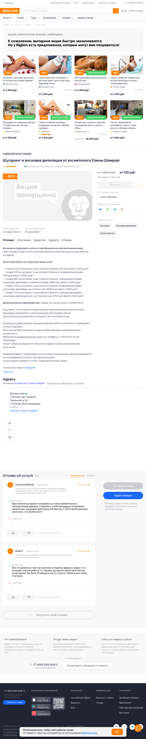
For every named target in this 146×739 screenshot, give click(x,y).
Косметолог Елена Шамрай (29, 383)
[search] (116, 10)
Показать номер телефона (24, 410)
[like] (13, 533)
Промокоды (49, 17)
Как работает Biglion (81, 698)
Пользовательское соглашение (15, 732)
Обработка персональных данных (16, 729)
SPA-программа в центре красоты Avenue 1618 (90, 79)
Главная (6, 25)
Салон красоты (107, 233)
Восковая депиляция (126, 226)
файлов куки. (90, 732)
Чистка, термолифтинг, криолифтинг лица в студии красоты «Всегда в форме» (123, 125)
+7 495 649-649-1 (135, 3)
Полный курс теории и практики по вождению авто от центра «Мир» (89, 125)
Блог (76, 3)
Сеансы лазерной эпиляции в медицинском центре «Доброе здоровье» (54, 125)
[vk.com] (116, 727)
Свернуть (8, 372)
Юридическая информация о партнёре (65, 383)
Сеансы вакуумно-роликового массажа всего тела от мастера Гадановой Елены (54, 81)
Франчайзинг (89, 3)
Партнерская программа (131, 708)
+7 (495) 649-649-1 (45, 664)
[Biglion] (11, 11)
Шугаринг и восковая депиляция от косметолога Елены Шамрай (18, 79)
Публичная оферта (10, 735)
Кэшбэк (67, 17)
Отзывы (66, 240)
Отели (20, 17)
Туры (33, 17)
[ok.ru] (124, 727)
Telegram (30, 367)
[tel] (132, 727)
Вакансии (75, 703)
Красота (28, 25)
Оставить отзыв (123, 485)
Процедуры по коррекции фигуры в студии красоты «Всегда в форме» (19, 125)
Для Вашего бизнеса (60, 3)
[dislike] (28, 533)
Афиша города (85, 17)
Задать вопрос (123, 495)
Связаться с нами (14, 702)
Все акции (124, 713)
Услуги (6, 17)
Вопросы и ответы (107, 3)
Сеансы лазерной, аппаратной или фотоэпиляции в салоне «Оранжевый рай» (124, 81)
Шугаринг (41, 25)
